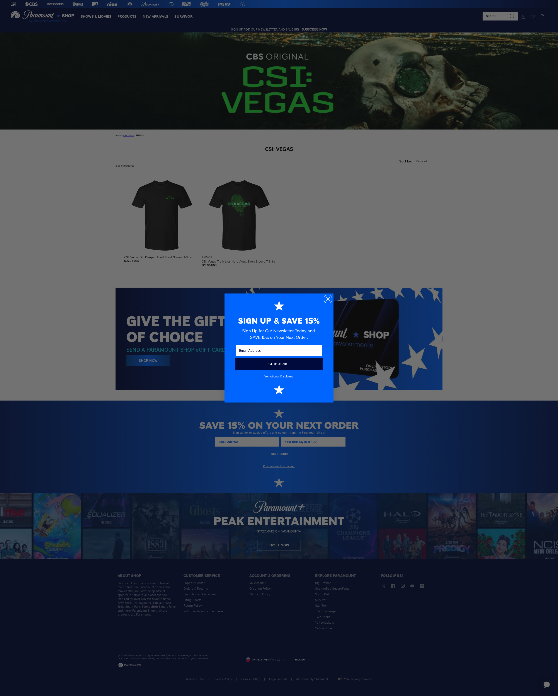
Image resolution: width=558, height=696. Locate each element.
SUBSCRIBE (279, 364)
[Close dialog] (328, 299)
